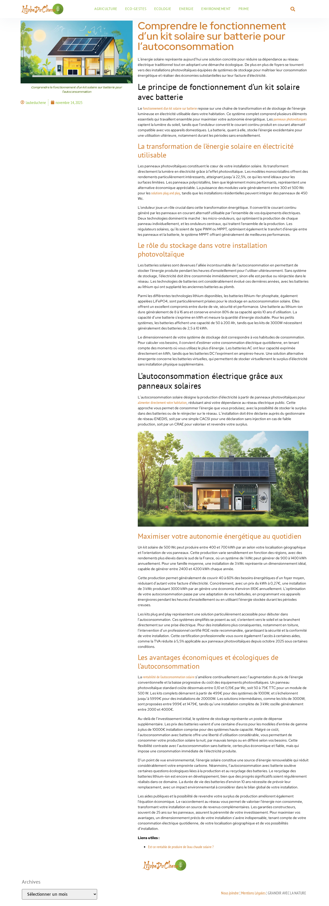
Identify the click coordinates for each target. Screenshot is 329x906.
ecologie (162, 8)
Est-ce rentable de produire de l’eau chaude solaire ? (181, 846)
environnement (216, 8)
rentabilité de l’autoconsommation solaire (169, 677)
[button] (293, 9)
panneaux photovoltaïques (290, 119)
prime (244, 8)
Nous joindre (230, 892)
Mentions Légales (253, 892)
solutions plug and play (165, 193)
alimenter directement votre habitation (162, 402)
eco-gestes (136, 8)
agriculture (105, 8)
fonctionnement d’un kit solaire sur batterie (170, 108)
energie (186, 8)
